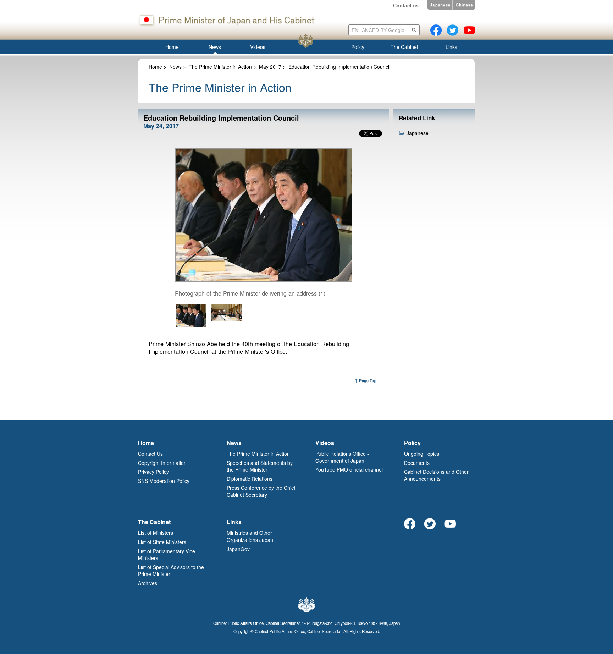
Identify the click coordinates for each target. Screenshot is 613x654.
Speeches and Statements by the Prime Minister (260, 466)
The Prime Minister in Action (220, 66)
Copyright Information (162, 462)
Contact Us (150, 453)
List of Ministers (155, 532)
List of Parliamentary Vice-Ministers (167, 555)
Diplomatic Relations (249, 478)
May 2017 (270, 66)
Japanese (418, 133)
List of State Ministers (162, 541)
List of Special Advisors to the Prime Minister (171, 571)
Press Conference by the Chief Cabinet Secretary (261, 491)
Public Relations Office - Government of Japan (342, 457)
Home (155, 66)
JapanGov (238, 549)
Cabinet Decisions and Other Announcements (436, 475)
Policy (412, 443)
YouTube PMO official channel (349, 469)
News (175, 66)
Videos (324, 443)
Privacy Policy (153, 471)
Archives (147, 583)
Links (234, 522)
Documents (417, 462)
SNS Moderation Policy (163, 480)
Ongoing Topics (421, 453)
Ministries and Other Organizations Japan (250, 536)
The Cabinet (154, 522)
